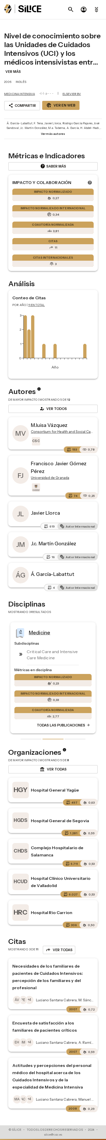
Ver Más (13, 71)
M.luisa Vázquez (49, 425)
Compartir (22, 105)
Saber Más (53, 166)
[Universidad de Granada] (35, 487)
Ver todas (53, 769)
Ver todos (53, 409)
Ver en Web (60, 105)
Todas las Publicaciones (63, 725)
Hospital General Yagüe (55, 790)
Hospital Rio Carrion (51, 912)
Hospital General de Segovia (60, 820)
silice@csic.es (53, 1134)
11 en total (36, 305)
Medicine (39, 632)
